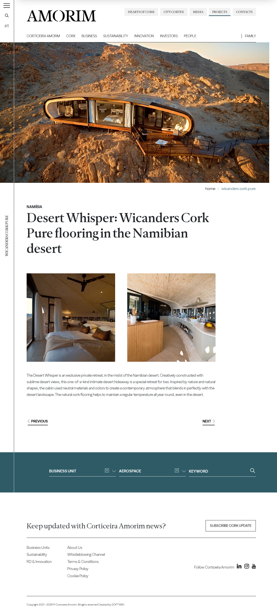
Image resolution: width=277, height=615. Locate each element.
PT (7, 26)
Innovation (144, 36)
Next (207, 421)
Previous (39, 421)
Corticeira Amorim (43, 36)
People (190, 36)
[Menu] (6, 5)
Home (210, 188)
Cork (71, 36)
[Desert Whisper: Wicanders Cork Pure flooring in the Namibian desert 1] (71, 317)
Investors (169, 36)
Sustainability (115, 36)
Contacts (244, 12)
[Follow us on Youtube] (253, 567)
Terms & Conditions (83, 561)
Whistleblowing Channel (86, 554)
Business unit (62, 471)
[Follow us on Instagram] (245, 567)
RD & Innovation (39, 561)
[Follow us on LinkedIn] (238, 567)
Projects (219, 12)
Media (198, 12)
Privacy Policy (78, 568)
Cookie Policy (78, 576)
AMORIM (61, 14)
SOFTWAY (118, 604)
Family (250, 36)
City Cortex (174, 12)
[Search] (7, 15)
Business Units (38, 547)
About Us (74, 547)
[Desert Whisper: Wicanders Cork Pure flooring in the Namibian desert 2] (171, 317)
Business (89, 36)
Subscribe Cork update (230, 526)
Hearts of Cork (141, 12)
